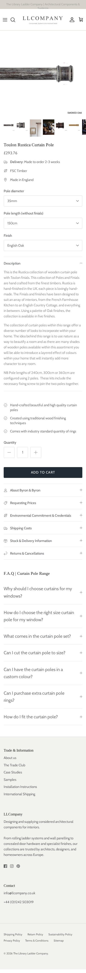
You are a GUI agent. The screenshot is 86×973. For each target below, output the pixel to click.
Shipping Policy (13, 934)
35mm (12, 201)
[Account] (71, 20)
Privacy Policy (12, 940)
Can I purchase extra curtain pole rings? (34, 696)
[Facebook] (5, 866)
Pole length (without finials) (23, 213)
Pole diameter (14, 191)
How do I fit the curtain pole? (31, 716)
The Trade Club (14, 765)
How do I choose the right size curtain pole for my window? (39, 616)
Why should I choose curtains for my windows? (38, 592)
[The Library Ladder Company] (43, 19)
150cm (12, 223)
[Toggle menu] (5, 20)
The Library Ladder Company (30, 953)
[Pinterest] (18, 866)
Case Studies (13, 772)
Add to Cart (43, 472)
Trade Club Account (62, 5)
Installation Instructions (20, 787)
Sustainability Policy (60, 934)
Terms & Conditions (36, 940)
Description (12, 263)
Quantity (10, 442)
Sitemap (59, 940)
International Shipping (19, 794)
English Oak (15, 245)
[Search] (15, 20)
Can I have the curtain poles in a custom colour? (33, 673)
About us (10, 758)
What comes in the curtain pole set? (37, 636)
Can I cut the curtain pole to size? (34, 652)
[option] (43, 74)
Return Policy (35, 934)
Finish (8, 236)
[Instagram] (12, 866)
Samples (10, 780)
